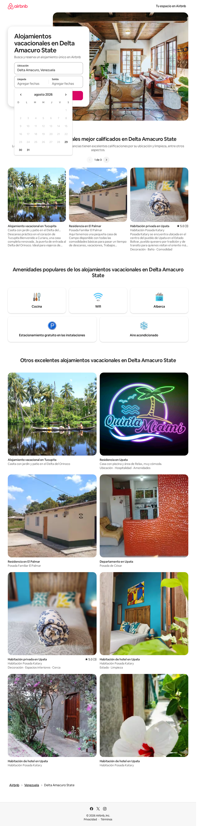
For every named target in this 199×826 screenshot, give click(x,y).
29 (66, 142)
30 (20, 150)
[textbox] (31, 83)
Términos (106, 819)
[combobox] (48, 70)
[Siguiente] (106, 160)
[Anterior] (90, 160)
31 (28, 150)
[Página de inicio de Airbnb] (18, 6)
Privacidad (90, 819)
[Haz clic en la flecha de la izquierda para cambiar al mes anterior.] (21, 94)
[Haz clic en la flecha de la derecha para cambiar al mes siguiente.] (66, 94)
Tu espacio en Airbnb (171, 6)
